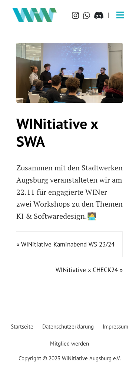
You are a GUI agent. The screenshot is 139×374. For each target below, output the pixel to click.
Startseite (22, 326)
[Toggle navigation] (120, 14)
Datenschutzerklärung (68, 326)
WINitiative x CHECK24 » (89, 270)
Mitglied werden (69, 343)
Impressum (115, 326)
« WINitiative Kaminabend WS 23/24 (65, 244)
